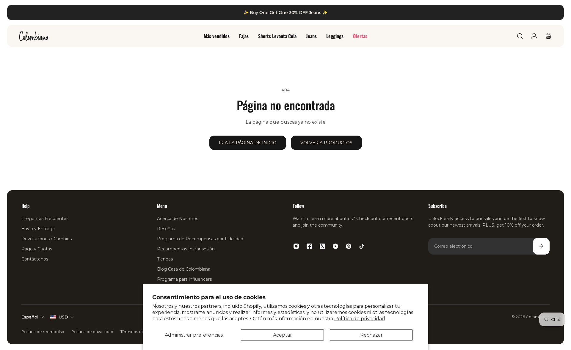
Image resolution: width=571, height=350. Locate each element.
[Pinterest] (348, 246)
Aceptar (282, 335)
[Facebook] (309, 246)
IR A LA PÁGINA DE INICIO (248, 142)
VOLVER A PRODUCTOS (326, 142)
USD (63, 317)
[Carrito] (548, 36)
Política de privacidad (359, 318)
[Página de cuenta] (534, 36)
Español (29, 317)
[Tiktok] (361, 246)
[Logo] (34, 36)
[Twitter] (322, 246)
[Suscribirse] (541, 246)
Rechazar (371, 335)
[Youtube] (335, 246)
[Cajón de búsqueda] (520, 36)
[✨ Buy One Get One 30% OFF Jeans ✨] (285, 12)
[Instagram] (296, 246)
